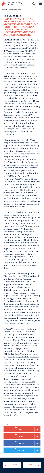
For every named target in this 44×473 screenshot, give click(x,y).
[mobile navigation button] (40, 3)
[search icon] (33, 3)
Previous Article (12, 465)
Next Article (31, 465)
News (3, 9)
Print (21, 429)
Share (20, 443)
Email (21, 436)
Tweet (20, 450)
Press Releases (14, 9)
